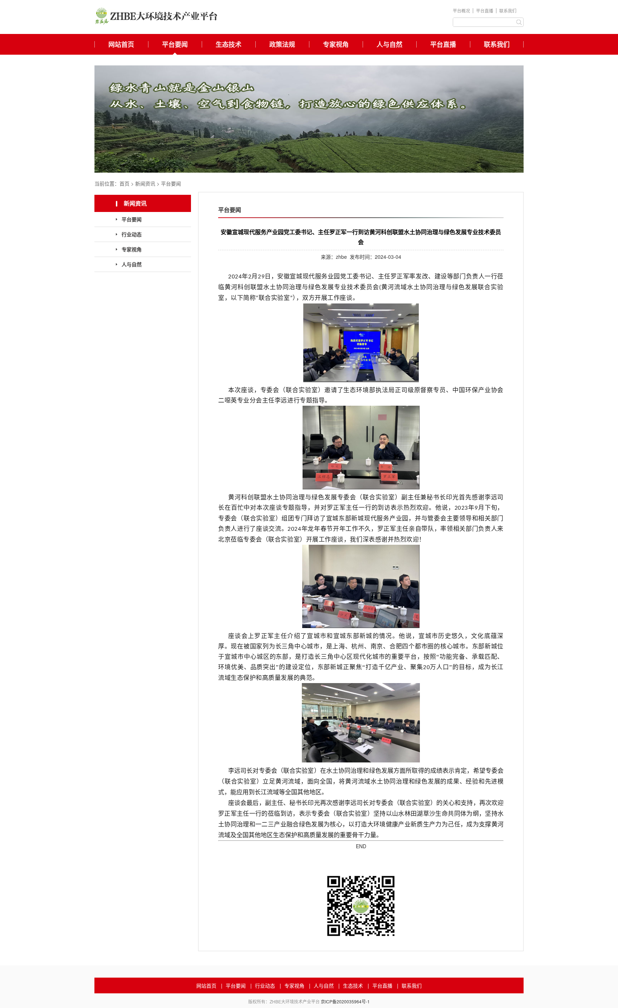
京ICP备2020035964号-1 (345, 1001)
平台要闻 (175, 44)
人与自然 (389, 44)
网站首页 (121, 44)
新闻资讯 (145, 183)
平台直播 (484, 10)
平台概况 (461, 10)
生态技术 (228, 44)
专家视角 (336, 44)
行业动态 (132, 234)
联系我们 (507, 10)
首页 (124, 183)
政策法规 (282, 44)
